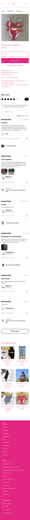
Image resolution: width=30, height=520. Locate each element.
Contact (5, 491)
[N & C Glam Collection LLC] (14, 4)
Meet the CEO (7, 464)
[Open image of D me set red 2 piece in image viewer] (15, 27)
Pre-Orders (6, 442)
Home (3, 11)
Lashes (5, 452)
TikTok (7, 507)
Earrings (5, 455)
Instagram (8, 503)
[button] (20, 99)
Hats (4, 439)
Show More (24, 130)
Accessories (6, 445)
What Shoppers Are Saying (11, 467)
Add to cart (15, 60)
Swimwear (19, 11)
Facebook (8, 513)
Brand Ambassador (8, 488)
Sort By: (19, 115)
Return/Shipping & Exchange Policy (13, 470)
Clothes (5, 448)
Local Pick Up (7, 473)
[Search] (24, 3)
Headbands (6, 436)
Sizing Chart (6, 482)
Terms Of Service (8, 479)
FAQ (4, 476)
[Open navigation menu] (2, 3)
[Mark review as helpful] (27, 138)
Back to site (6, 494)
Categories (10, 11)
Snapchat (8, 510)
